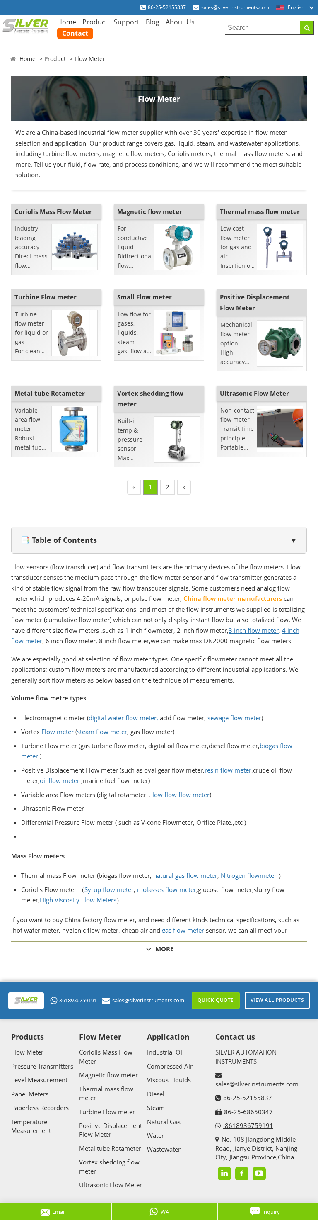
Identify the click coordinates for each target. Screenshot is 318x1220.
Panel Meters (29, 1094)
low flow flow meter (181, 794)
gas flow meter (183, 930)
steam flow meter (102, 731)
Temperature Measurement (31, 1126)
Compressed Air (170, 1066)
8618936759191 (78, 1000)
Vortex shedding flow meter (150, 398)
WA (165, 1211)
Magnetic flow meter (149, 211)
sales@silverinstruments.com (235, 7)
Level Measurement (39, 1080)
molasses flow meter (166, 889)
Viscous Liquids (169, 1080)
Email (58, 1211)
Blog (152, 22)
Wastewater (164, 1149)
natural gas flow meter (185, 875)
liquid (185, 143)
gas (169, 143)
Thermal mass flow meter (260, 211)
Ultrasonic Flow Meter (254, 393)
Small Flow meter (144, 297)
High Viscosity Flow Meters (78, 900)
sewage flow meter (234, 718)
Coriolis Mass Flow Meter (53, 211)
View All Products (277, 1000)
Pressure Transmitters (42, 1066)
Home (66, 22)
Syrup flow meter (109, 889)
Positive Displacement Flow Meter (255, 302)
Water (155, 1135)
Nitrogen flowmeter (249, 875)
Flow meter (57, 731)
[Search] (306, 27)
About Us (180, 22)
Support (127, 22)
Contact (75, 33)
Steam (156, 1107)
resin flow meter (228, 770)
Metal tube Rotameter (49, 393)
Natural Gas (164, 1122)
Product (95, 22)
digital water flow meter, (123, 718)
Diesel (155, 1094)
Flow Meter (90, 59)
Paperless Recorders (40, 1107)
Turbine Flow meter (45, 297)
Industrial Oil (165, 1052)
